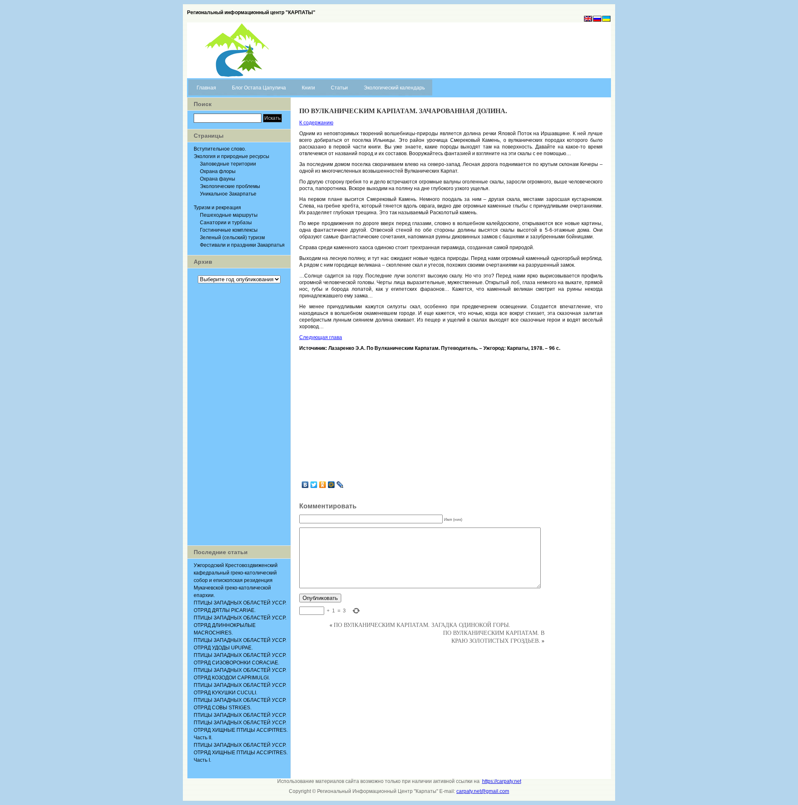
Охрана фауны (217, 179)
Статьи (339, 88)
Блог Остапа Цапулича (259, 88)
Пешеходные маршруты (229, 215)
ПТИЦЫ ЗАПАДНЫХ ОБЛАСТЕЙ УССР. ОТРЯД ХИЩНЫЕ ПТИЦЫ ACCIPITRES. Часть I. (241, 752)
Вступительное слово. (220, 149)
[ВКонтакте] (305, 484)
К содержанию (316, 123)
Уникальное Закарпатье (228, 194)
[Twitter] (314, 484)
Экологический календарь (394, 88)
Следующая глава (320, 337)
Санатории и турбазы (226, 222)
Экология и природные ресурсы (231, 156)
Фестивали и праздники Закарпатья (242, 245)
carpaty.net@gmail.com (482, 791)
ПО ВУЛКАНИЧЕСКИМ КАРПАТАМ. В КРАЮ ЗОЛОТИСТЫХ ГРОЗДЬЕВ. (493, 636)
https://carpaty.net (501, 781)
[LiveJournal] (340, 484)
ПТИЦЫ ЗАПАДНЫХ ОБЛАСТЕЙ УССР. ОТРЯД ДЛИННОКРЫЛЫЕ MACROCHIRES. (240, 625)
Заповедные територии (228, 164)
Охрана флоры (218, 171)
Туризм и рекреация (217, 208)
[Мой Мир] (331, 484)
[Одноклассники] (322, 484)
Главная (206, 88)
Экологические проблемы (230, 186)
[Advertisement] (239, 414)
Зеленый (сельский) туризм (232, 237)
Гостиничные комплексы (229, 230)
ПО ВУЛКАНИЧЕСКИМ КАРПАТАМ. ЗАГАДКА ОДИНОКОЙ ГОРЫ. (422, 625)
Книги (308, 88)
